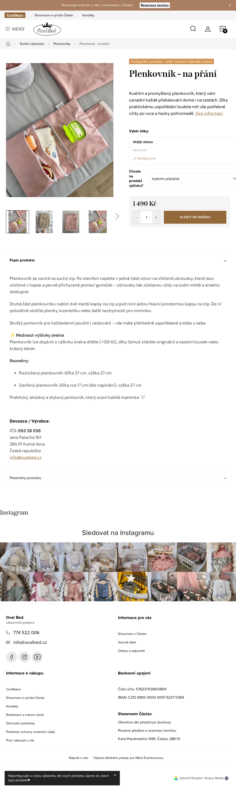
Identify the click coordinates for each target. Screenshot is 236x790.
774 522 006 (26, 632)
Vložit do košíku (195, 217)
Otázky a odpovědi (131, 651)
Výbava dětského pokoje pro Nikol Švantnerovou (128, 757)
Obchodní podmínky (20, 723)
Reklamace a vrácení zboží (25, 714)
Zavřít (154, 234)
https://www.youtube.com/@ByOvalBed (37, 657)
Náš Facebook (11, 657)
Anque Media (214, 778)
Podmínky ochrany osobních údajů (30, 731)
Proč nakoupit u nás (20, 740)
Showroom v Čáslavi (132, 634)
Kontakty (88, 15)
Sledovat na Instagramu (118, 532)
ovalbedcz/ (24, 657)
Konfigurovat (146, 158)
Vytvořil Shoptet (191, 778)
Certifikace (15, 15)
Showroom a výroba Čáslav (54, 15)
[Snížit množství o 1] (137, 217)
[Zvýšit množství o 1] (156, 217)
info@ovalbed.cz (30, 642)
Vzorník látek (127, 642)
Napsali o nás (78, 757)
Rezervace (155, 5)
